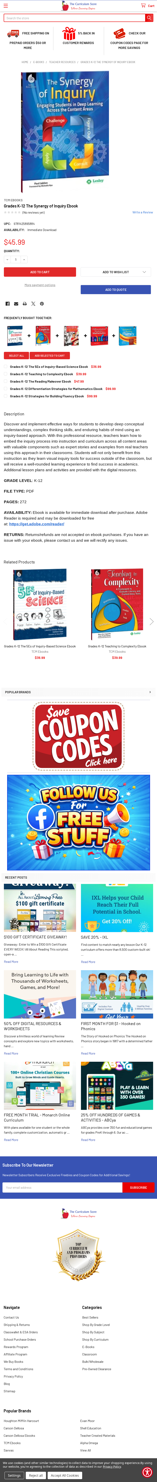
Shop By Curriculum (95, 1339)
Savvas (9, 1450)
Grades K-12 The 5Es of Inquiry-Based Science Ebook (40, 646)
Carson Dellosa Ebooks (19, 1435)
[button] (78, 736)
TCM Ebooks (12, 1443)
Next (152, 621)
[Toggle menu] (5, 5)
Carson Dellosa (14, 1428)
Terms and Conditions (18, 1369)
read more (11, 961)
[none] (65, 132)
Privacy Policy (13, 1376)
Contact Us (11, 1317)
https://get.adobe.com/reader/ (36, 524)
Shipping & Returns (17, 1325)
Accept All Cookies (65, 1475)
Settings (14, 1475)
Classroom (89, 1354)
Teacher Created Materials (97, 1435)
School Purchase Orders (20, 1339)
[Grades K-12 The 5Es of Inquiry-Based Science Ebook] (40, 604)
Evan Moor (87, 1421)
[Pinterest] (42, 303)
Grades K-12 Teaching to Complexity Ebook (117, 646)
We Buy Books (13, 1361)
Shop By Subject (93, 1332)
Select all (16, 355)
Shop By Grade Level (96, 1325)
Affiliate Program (15, 1354)
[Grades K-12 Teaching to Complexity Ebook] (117, 604)
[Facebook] (7, 303)
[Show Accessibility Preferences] (147, 1472)
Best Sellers (90, 1317)
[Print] (24, 303)
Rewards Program (16, 1347)
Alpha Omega (89, 1443)
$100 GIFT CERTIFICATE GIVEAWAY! (35, 936)
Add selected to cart (50, 355)
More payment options (40, 285)
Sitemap (9, 1391)
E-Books (88, 1347)
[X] (33, 303)
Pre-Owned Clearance (96, 1369)
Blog (7, 1384)
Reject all (36, 1475)
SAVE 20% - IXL (94, 937)
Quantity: (12, 251)
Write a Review (142, 212)
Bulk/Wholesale (92, 1361)
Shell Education (90, 1428)
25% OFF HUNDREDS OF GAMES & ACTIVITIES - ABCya (110, 1117)
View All (85, 1450)
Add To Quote (116, 289)
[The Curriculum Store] (78, 5)
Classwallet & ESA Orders (21, 1332)
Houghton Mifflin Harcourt (21, 1421)
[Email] (16, 303)
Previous (5, 621)
